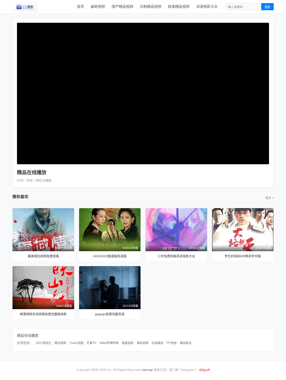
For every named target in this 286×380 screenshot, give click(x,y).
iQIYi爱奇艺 (43, 343)
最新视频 (98, 6)
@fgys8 (204, 370)
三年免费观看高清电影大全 (176, 256)
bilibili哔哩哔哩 (109, 343)
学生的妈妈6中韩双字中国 (243, 256)
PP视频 (172, 343)
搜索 (267, 7)
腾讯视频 (60, 343)
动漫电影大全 (207, 6)
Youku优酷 (76, 343)
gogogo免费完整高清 (109, 314)
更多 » (269, 197)
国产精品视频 (122, 6)
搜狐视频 (127, 343)
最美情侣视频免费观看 (43, 256)
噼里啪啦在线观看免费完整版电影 (43, 314)
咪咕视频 (142, 343)
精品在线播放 (27, 335)
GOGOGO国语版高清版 (109, 256)
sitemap (147, 370)
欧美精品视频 (178, 6)
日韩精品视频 (150, 6)
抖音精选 (157, 343)
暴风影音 (185, 343)
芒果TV (91, 343)
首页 (80, 6)
